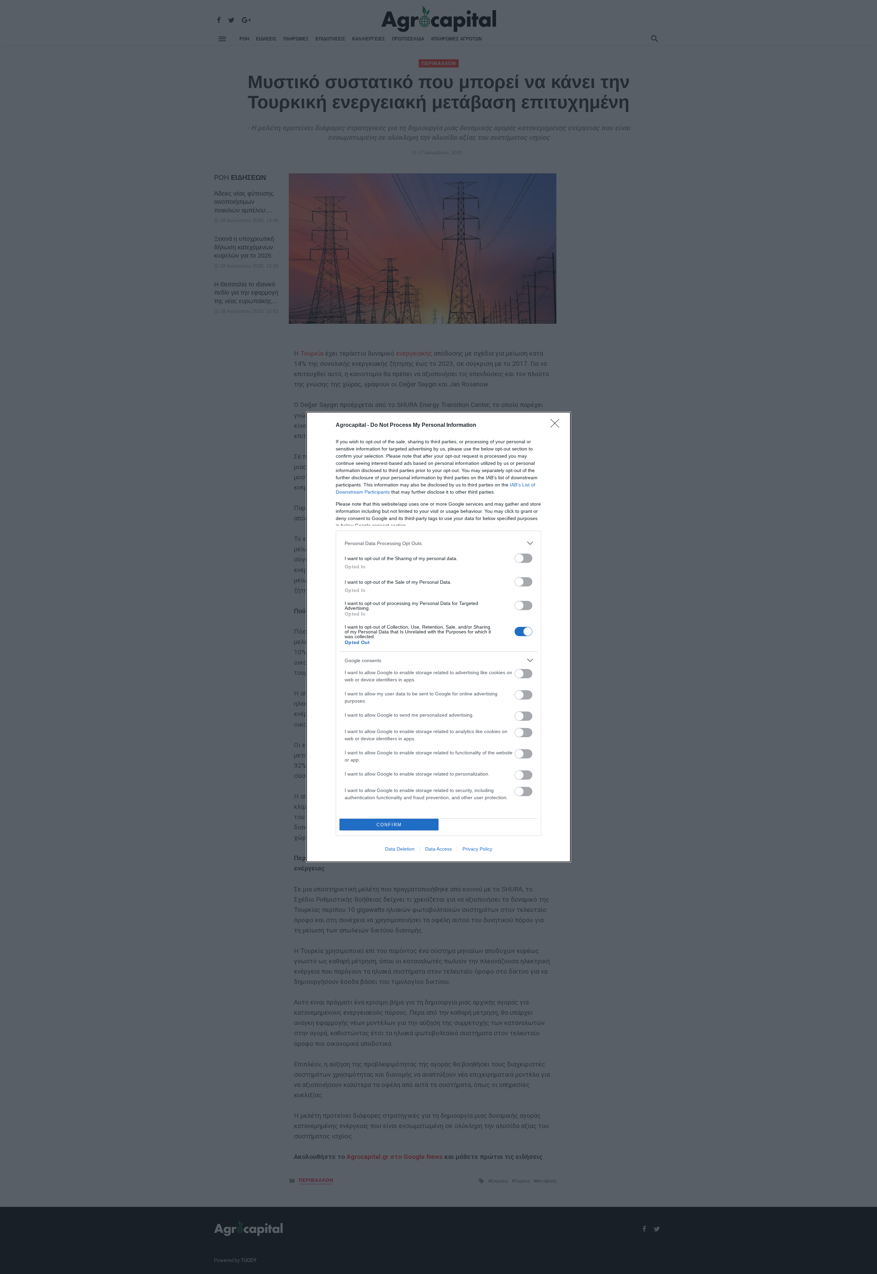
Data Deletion (400, 849)
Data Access (438, 849)
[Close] (557, 425)
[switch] (523, 558)
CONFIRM (389, 824)
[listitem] (438, 543)
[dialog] (438, 637)
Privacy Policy (477, 849)
